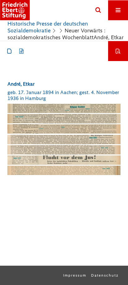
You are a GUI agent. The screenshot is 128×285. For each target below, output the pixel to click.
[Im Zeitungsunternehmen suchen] (118, 51)
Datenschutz (105, 275)
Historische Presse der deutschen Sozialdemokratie (47, 27)
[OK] (98, 10)
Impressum (74, 275)
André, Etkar (20, 84)
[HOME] (15, 10)
